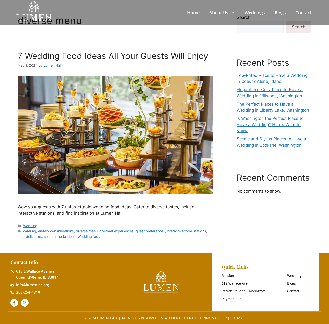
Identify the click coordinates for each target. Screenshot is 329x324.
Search (298, 26)
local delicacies (30, 236)
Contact (303, 12)
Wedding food (89, 236)
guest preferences (150, 231)
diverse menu (87, 231)
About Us (218, 12)
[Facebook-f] (14, 303)
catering (29, 231)
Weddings (255, 12)
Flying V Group (213, 318)
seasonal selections (60, 236)
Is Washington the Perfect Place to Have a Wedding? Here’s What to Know (270, 124)
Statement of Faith (178, 318)
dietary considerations (56, 231)
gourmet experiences (116, 231)
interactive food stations (186, 231)
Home (193, 12)
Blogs (280, 12)
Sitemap (237, 318)
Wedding (30, 226)
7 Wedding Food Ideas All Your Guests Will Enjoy (113, 56)
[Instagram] (25, 303)
